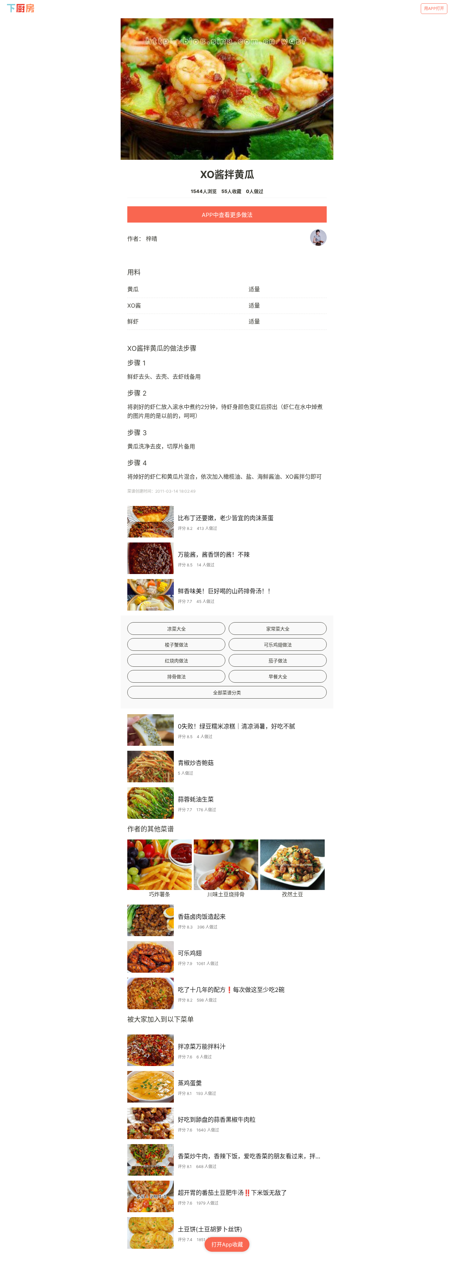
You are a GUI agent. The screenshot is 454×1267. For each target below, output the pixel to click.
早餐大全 (278, 676)
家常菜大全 (277, 629)
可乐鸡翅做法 (278, 644)
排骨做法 (176, 676)
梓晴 (151, 239)
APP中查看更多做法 (227, 215)
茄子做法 (278, 660)
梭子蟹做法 (176, 644)
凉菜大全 (176, 629)
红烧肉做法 (176, 660)
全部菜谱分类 (227, 692)
